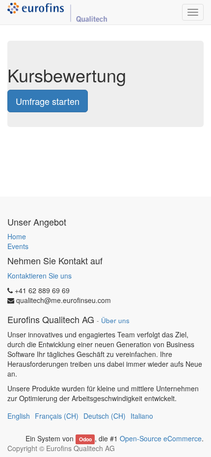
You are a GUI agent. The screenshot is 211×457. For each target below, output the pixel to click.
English (18, 416)
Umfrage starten (47, 101)
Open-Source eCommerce (161, 438)
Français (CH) (57, 416)
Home (16, 236)
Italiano (142, 416)
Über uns (115, 320)
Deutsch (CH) (104, 416)
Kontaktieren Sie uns (39, 275)
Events (17, 246)
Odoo (85, 439)
